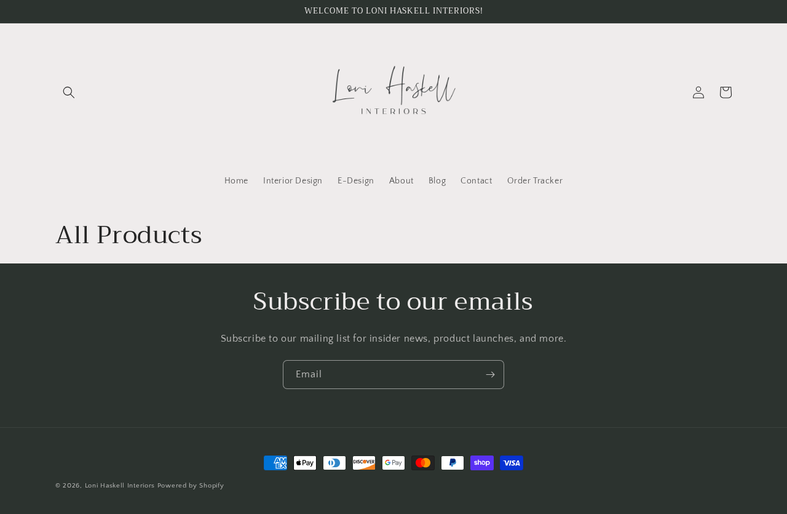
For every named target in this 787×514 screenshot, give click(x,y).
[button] (68, 92)
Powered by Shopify (190, 485)
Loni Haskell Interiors (121, 485)
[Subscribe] (490, 374)
